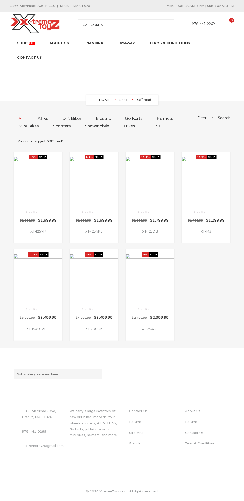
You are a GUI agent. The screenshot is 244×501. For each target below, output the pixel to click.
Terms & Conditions (169, 43)
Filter (202, 118)
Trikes (129, 126)
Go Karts (133, 118)
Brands (134, 443)
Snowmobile (97, 126)
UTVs (155, 126)
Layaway (126, 43)
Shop (26, 43)
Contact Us (29, 57)
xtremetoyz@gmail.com (44, 446)
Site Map (136, 433)
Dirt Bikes (72, 118)
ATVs (42, 118)
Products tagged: (40, 141)
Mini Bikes (28, 126)
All (20, 118)
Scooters (62, 126)
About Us (59, 43)
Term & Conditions (200, 443)
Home (104, 100)
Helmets (165, 118)
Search (224, 118)
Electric (103, 118)
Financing (93, 43)
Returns (135, 422)
